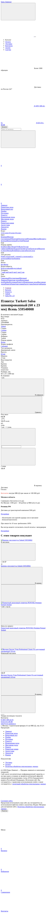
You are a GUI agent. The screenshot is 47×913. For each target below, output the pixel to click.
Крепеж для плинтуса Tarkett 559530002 (16, 566)
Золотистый (22, 239)
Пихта (28, 251)
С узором (17, 256)
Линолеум (36, 284)
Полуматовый (14, 278)
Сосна (32, 251)
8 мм (6, 272)
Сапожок (4, 346)
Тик (28, 249)
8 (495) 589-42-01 (7, 720)
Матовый (23, 278)
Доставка (8, 44)
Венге (6, 247)
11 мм (18, 272)
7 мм (2, 272)
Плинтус (20, 282)
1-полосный (9, 256)
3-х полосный (26, 256)
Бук (2, 247)
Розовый (30, 239)
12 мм (22, 272)
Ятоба (14, 251)
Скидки (8, 50)
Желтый (37, 239)
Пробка (6, 282)
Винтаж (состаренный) (7, 238)
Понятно (4, 811)
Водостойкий (17, 268)
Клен (21, 247)
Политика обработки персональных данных (21, 766)
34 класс (18, 233)
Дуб (17, 247)
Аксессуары (28, 284)
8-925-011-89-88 (7, 722)
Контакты (9, 46)
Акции (7, 48)
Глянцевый (5, 278)
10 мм (13, 272)
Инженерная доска (30, 282)
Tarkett (3, 326)
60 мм (3, 354)
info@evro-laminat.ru (8, 724)
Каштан (17, 249)
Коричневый (12, 241)
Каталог (4, 127)
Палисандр (34, 249)
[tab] (23, 488)
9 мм (9, 272)
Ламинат (4, 280)
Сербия (3, 330)
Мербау (11, 249)
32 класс (6, 233)
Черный (26, 241)
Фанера (43, 284)
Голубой (20, 241)
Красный (15, 239)
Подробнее (5, 514)
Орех (22, 249)
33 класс (12, 233)
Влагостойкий (6, 268)
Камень (17, 258)
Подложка (13, 282)
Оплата (8, 42)
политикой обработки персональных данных (29, 784)
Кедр (25, 249)
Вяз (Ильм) (12, 247)
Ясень (9, 251)
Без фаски (4, 264)
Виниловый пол (11, 735)
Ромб (3, 256)
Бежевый (4, 237)
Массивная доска (11, 745)
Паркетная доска (13, 280)
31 (2, 233)
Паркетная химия (17, 284)
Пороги (8, 284)
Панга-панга (21, 251)
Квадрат (11, 258)
